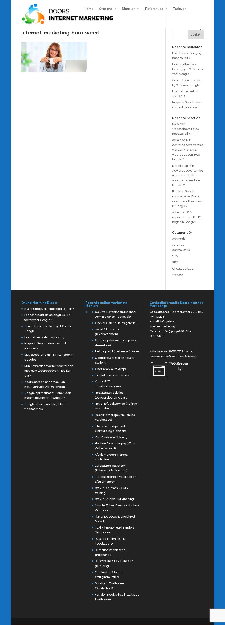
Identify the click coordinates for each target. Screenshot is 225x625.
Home (88, 9)
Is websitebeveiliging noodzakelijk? (185, 128)
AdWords (178, 238)
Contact (103, 19)
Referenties (154, 9)
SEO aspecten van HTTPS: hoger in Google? (187, 217)
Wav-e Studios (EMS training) (115, 499)
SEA (175, 256)
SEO (175, 262)
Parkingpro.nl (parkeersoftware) (117, 351)
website (177, 275)
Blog (88, 19)
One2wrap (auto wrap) (110, 369)
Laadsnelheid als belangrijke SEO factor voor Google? (188, 69)
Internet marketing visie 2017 (44, 337)
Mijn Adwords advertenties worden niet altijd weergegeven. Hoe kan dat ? (187, 149)
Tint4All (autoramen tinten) (113, 375)
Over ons (105, 9)
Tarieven (179, 9)
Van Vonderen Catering (111, 437)
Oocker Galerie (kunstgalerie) (116, 323)
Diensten (128, 9)
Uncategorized (183, 268)
